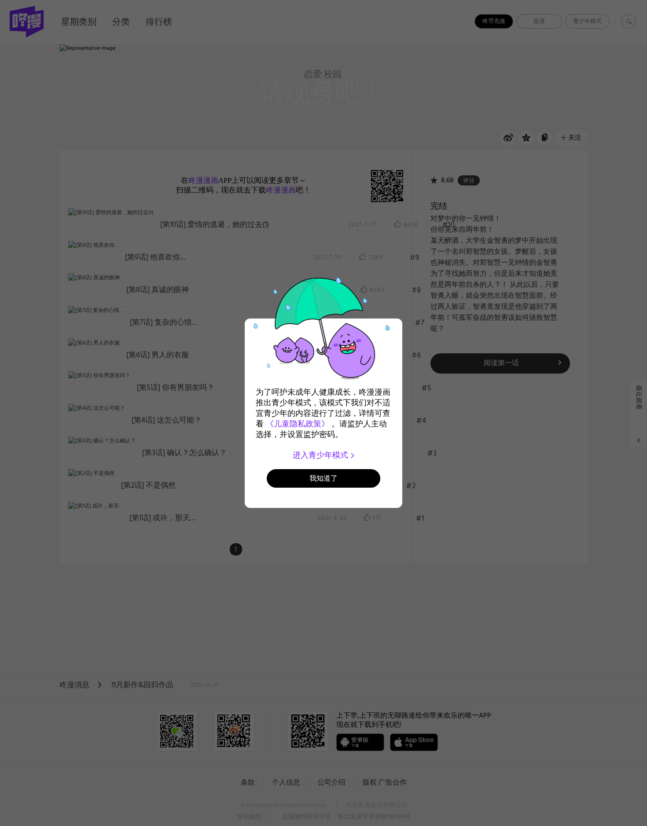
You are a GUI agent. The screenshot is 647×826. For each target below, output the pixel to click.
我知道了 (323, 478)
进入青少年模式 (321, 455)
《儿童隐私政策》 (297, 423)
